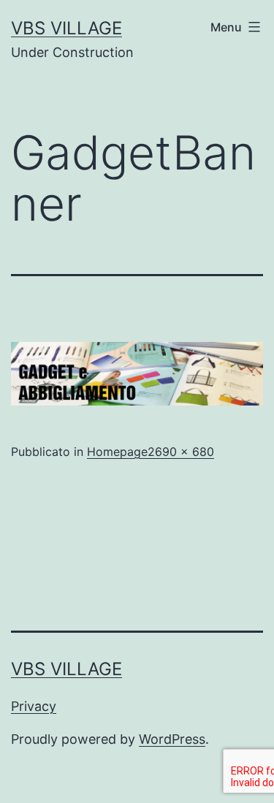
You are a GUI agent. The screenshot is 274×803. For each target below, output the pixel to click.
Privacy (33, 706)
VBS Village (66, 28)
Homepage (117, 451)
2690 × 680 (181, 451)
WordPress (172, 739)
